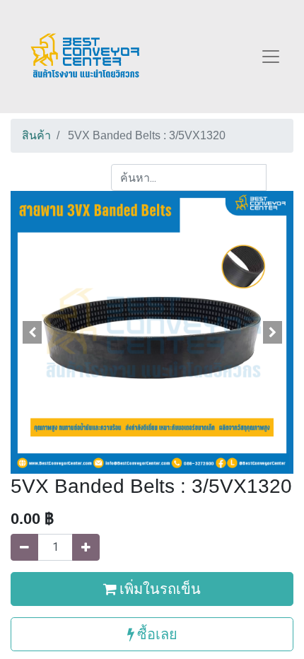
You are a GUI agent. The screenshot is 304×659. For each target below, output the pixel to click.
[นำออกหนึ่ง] (24, 547)
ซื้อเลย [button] (155, 634)
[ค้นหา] (279, 177)
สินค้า (36, 135)
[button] (32, 332)
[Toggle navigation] (270, 56)
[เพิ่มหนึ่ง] (86, 547)
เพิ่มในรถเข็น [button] (159, 588)
